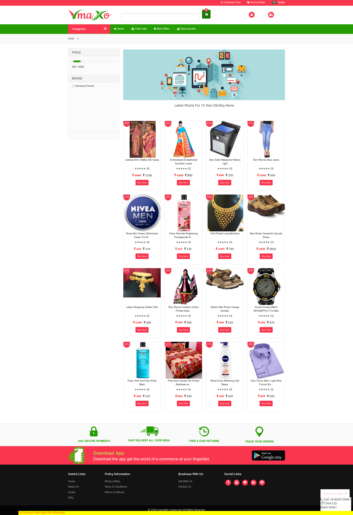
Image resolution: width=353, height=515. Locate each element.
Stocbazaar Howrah (84, 86)
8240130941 (328, 507)
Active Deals (257, 2)
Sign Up (279, 14)
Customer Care (231, 2)
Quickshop (146, 155)
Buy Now (142, 182)
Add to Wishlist (139, 155)
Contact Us (184, 487)
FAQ (70, 498)
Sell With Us (185, 481)
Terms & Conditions (116, 487)
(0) (148, 168)
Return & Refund (114, 492)
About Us (73, 487)
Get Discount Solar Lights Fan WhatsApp (41, 513)
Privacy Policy (112, 481)
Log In (259, 14)
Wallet (279, 2)
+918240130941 (340, 499)
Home (71, 481)
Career (71, 492)
